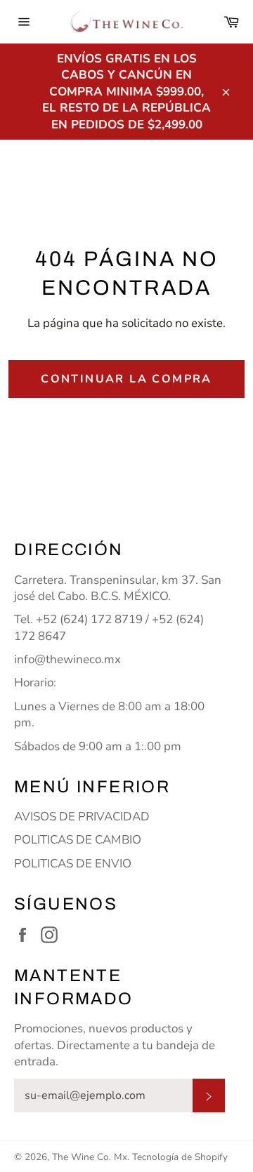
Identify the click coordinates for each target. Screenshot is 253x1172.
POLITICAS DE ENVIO (72, 863)
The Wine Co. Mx (89, 1157)
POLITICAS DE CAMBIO (77, 840)
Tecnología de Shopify (180, 1157)
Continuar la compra (126, 379)
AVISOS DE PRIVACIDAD (82, 816)
